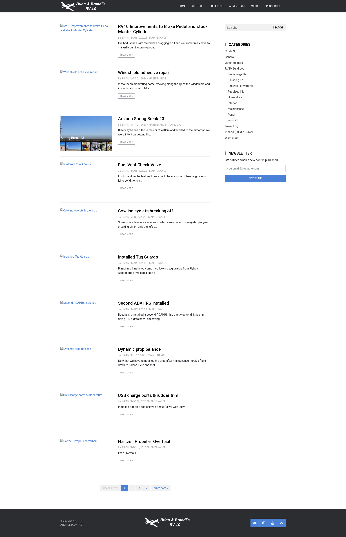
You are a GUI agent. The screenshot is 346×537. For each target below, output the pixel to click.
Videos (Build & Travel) (239, 132)
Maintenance (158, 37)
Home (182, 6)
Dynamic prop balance (139, 349)
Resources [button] (273, 6)
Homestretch (236, 97)
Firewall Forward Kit (240, 86)
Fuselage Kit (236, 91)
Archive (65, 524)
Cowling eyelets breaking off (145, 210)
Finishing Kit (235, 80)
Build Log (217, 6)
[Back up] (281, 523)
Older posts (161, 488)
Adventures (237, 6)
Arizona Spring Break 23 (141, 118)
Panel (231, 114)
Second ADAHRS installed (143, 303)
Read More (126, 55)
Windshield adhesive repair (144, 72)
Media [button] (254, 6)
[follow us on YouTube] (272, 523)
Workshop (231, 137)
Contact (78, 524)
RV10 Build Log (234, 68)
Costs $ (230, 51)
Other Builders (234, 62)
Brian (125, 37)
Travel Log (174, 124)
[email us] (254, 523)
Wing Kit (233, 120)
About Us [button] (197, 6)
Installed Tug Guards (138, 257)
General (229, 57)
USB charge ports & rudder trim (148, 395)
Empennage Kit (237, 74)
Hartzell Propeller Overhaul (144, 441)
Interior (232, 103)
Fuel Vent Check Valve (139, 164)
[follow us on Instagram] (263, 523)
